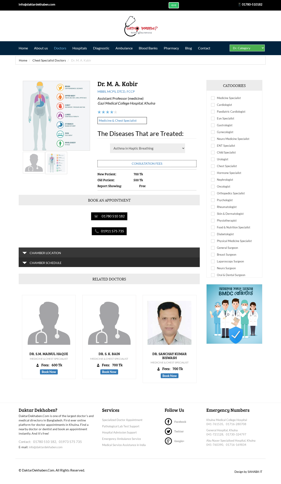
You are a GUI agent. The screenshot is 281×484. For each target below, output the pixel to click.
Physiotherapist (227, 220)
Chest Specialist (227, 166)
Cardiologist (224, 105)
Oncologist (223, 186)
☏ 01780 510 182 (109, 216)
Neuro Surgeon (226, 268)
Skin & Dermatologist (230, 213)
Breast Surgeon (226, 254)
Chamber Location (45, 253)
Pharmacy (171, 48)
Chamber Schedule (45, 263)
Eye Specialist (225, 118)
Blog (188, 48)
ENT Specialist (226, 145)
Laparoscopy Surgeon (230, 261)
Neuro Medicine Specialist (233, 139)
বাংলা (173, 5)
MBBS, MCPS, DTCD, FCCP (116, 91)
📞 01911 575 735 (109, 231)
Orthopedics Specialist (231, 193)
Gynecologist (225, 132)
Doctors (60, 48)
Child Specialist (226, 152)
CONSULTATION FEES (147, 163)
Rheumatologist (227, 207)
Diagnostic (101, 48)
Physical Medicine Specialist (234, 241)
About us (41, 48)
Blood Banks (148, 48)
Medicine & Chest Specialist (118, 120)
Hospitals (79, 48)
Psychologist (225, 200)
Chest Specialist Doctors (49, 60)
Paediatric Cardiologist (231, 111)
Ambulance (124, 48)
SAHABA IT (255, 471)
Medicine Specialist (229, 98)
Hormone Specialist (229, 173)
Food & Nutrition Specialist (233, 227)
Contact (204, 48)
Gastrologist (224, 125)
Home (23, 48)
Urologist (222, 159)
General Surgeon (227, 247)
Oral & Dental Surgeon (231, 275)
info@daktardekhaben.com (46, 447)
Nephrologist (225, 179)
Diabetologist (225, 234)
